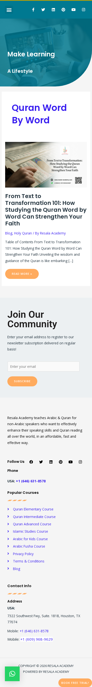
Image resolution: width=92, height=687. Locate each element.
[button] (9, 10)
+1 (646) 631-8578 (31, 481)
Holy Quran (23, 233)
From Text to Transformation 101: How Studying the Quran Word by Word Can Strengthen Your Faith (46, 209)
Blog (8, 233)
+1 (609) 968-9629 (36, 639)
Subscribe (22, 381)
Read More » (25, 272)
